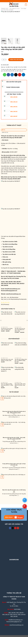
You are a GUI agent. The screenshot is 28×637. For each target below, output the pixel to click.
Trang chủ (4, 8)
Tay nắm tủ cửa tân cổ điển (10, 241)
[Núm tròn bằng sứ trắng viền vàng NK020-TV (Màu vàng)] (7, 374)
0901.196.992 (13, 97)
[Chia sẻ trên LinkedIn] (23, 74)
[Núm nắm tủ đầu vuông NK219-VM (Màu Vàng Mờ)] (21, 374)
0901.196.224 (13, 102)
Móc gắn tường (7, 262)
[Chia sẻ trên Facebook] (8, 74)
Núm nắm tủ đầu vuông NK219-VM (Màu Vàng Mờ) (20, 385)
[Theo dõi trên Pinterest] (15, 528)
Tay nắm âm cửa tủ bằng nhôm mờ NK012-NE (6, 329)
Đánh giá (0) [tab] (5, 132)
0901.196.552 (13, 111)
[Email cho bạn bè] (16, 74)
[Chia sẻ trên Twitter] (12, 74)
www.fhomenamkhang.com (13, 294)
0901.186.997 (13, 116)
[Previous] (3, 23)
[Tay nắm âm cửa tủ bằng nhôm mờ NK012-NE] (7, 318)
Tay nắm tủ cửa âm (8, 246)
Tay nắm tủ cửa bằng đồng (10, 244)
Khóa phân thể (7, 259)
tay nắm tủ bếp (8, 69)
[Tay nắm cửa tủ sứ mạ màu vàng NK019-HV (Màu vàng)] (21, 318)
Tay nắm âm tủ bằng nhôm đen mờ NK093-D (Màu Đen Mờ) (21, 360)
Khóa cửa (5, 257)
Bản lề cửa (5, 264)
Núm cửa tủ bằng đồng (9, 249)
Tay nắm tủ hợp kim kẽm (9, 70)
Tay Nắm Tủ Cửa (14, 8)
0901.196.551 (13, 106)
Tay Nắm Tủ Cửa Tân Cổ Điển (20, 67)
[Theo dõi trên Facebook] (10, 528)
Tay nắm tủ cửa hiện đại (9, 254)
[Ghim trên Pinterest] (19, 74)
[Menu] (2, 4)
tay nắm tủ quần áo (19, 70)
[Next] (24, 23)
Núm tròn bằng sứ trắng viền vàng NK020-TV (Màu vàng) (7, 385)
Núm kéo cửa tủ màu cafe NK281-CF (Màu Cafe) (7, 360)
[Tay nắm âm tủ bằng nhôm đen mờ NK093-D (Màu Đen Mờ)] (21, 349)
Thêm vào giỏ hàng (16, 59)
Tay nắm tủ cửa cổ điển (9, 251)
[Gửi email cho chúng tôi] (12, 528)
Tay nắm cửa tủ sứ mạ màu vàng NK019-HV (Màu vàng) (20, 330)
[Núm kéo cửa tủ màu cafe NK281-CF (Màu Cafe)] (7, 349)
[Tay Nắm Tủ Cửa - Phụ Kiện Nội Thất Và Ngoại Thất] (14, 4)
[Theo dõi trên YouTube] (18, 528)
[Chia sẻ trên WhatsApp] (4, 74)
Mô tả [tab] (3, 129)
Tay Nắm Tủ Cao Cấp (16, 69)
